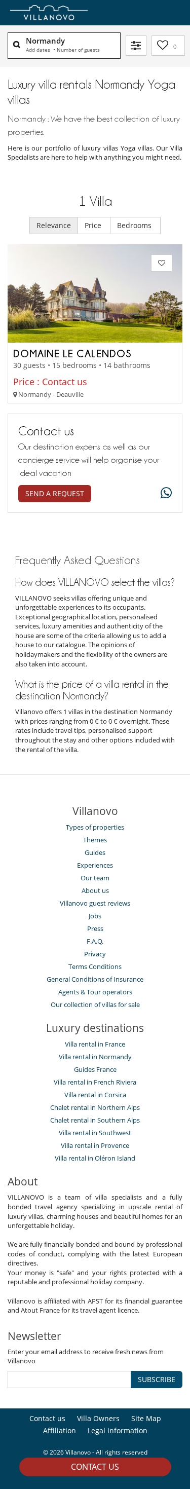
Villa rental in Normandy (95, 1056)
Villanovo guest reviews (95, 903)
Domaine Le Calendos (72, 353)
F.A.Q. (95, 941)
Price (94, 225)
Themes (95, 839)
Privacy (95, 953)
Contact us (95, 1466)
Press (95, 928)
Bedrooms (135, 225)
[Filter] (136, 45)
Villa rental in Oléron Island (95, 1158)
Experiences (95, 865)
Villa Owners (98, 1418)
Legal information (117, 1430)
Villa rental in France (95, 1044)
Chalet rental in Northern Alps (95, 1107)
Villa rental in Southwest (95, 1132)
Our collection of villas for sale (95, 1004)
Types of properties (95, 827)
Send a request (54, 493)
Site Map (146, 1418)
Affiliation (59, 1430)
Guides (95, 852)
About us (95, 890)
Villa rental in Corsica (95, 1094)
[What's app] (164, 493)
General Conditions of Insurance (95, 979)
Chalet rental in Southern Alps (95, 1120)
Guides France (95, 1069)
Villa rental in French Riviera (95, 1082)
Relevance (53, 225)
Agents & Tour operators (95, 991)
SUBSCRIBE (156, 1379)
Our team (95, 877)
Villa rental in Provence (95, 1145)
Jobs (95, 915)
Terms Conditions (95, 966)
